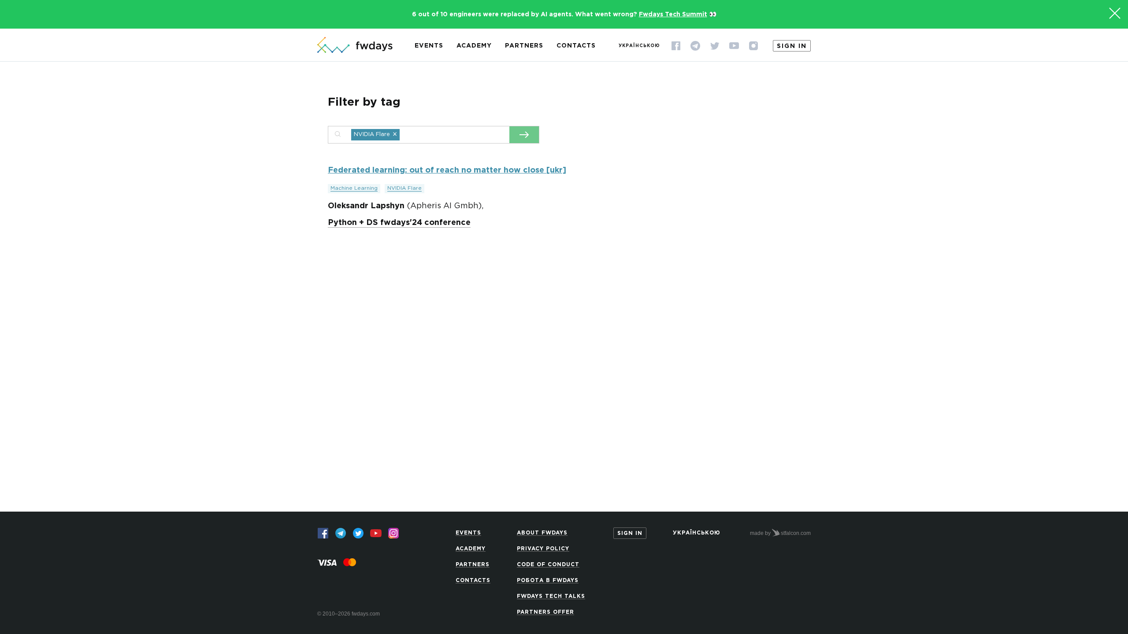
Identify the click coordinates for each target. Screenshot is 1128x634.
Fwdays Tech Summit (673, 14)
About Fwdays (542, 533)
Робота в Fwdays (548, 580)
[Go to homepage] (355, 46)
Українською (639, 46)
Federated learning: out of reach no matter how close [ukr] (447, 170)
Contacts (576, 45)
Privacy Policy (543, 548)
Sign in (792, 46)
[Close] (1114, 13)
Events (429, 45)
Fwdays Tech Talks (551, 596)
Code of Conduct (548, 564)
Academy (474, 45)
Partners (524, 45)
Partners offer (545, 612)
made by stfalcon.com (780, 533)
